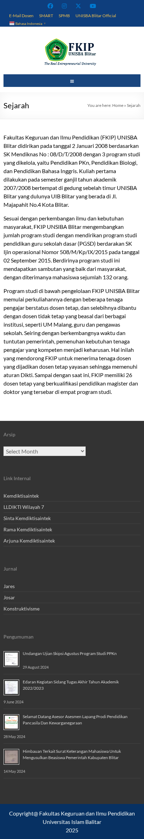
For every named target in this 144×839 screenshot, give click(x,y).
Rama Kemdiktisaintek (27, 529)
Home (117, 105)
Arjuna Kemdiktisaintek (29, 541)
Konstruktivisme (21, 609)
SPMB (64, 15)
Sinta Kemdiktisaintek (27, 518)
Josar (9, 597)
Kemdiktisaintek (21, 496)
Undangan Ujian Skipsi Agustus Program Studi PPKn (70, 653)
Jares (9, 586)
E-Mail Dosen (21, 15)
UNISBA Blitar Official (95, 15)
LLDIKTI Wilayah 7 (23, 507)
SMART (46, 15)
